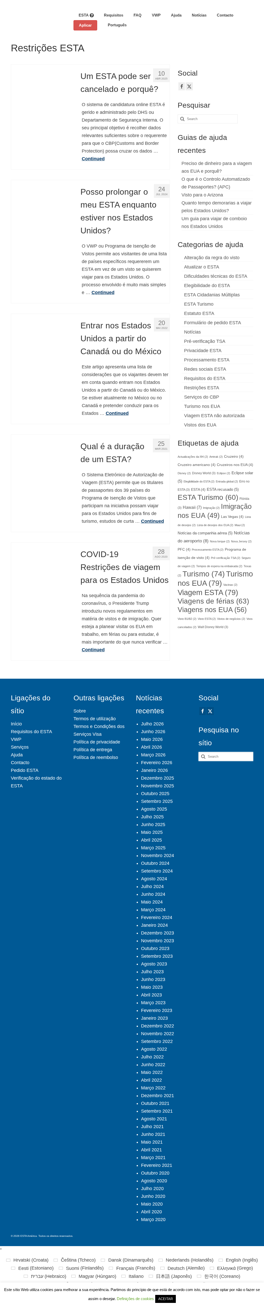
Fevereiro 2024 (156, 917)
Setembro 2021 (157, 1111)
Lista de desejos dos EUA (215, 525)
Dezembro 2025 (157, 778)
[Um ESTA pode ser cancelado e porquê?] (42, 95)
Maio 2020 (152, 1204)
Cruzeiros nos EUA (235, 465)
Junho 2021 (153, 1134)
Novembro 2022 (157, 1033)
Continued (93, 158)
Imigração (211, 507)
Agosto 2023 (154, 964)
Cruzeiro (234, 456)
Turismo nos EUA (202, 406)
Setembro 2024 (157, 871)
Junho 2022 (153, 1064)
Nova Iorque (220, 541)
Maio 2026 (152, 739)
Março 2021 (153, 1157)
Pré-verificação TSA (204, 341)
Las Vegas (232, 517)
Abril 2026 (151, 747)
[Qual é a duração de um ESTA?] (42, 465)
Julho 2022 (152, 1056)
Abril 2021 (151, 1149)
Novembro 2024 (157, 855)
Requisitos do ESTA (204, 378)
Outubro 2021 (155, 1103)
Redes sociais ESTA (205, 369)
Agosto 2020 (154, 1180)
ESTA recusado (223, 489)
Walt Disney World (213, 627)
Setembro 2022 (157, 1041)
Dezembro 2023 (157, 933)
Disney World (204, 473)
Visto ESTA (207, 618)
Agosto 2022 (154, 1049)
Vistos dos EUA (200, 425)
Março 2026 (153, 754)
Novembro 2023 (157, 940)
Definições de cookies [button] (135, 1298)
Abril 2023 (151, 995)
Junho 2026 (153, 731)
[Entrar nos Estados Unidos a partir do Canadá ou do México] (42, 344)
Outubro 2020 (155, 1173)
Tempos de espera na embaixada (219, 566)
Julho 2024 (152, 886)
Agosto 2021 (154, 1118)
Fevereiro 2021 (156, 1165)
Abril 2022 (151, 1080)
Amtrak (216, 456)
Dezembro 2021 (157, 1095)
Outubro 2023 (155, 948)
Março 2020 (153, 1219)
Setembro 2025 (157, 801)
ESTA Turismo (198, 304)
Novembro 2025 (157, 785)
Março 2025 (153, 847)
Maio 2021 (152, 1142)
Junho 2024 (153, 894)
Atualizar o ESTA (201, 267)
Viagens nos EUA (212, 610)
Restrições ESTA (201, 387)
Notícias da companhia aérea (205, 533)
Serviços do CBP (201, 397)
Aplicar (85, 25)
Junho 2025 (153, 824)
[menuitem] (114, 25)
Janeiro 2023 (154, 1018)
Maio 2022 (152, 1072)
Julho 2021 (152, 1126)
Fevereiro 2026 (156, 762)
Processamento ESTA (206, 359)
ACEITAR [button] (165, 1299)
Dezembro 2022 (157, 1025)
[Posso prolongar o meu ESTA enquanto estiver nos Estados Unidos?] (42, 210)
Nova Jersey (241, 541)
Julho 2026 (152, 723)
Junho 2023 (153, 979)
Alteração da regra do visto (212, 257)
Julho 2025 (152, 816)
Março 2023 (153, 1002)
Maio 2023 (152, 987)
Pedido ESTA (24, 770)
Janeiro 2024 (154, 925)
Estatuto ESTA (199, 313)
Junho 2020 (153, 1196)
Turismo (204, 574)
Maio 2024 (152, 902)
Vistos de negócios (231, 618)
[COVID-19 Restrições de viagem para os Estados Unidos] (42, 573)
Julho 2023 (152, 971)
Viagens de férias (213, 601)
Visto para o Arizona (202, 194)
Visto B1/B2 (187, 618)
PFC (184, 549)
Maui (240, 525)
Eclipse (223, 473)
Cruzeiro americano (197, 465)
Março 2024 (153, 909)
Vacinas (230, 584)
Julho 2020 (152, 1188)
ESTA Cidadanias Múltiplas (212, 294)
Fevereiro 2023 (156, 1010)
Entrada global (227, 481)
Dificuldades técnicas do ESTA (215, 276)
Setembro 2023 (157, 956)
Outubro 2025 (155, 793)
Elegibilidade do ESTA (207, 285)
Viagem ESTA (208, 592)
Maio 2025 (152, 832)
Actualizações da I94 (193, 456)
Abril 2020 (151, 1211)
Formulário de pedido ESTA (212, 322)
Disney (184, 473)
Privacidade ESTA (202, 350)
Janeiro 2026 (154, 770)
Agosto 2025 (154, 809)
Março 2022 (153, 1087)
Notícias (192, 332)
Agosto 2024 (154, 878)
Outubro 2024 (155, 863)
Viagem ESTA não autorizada (214, 415)
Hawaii (192, 507)
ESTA (198, 490)
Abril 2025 (151, 840)
